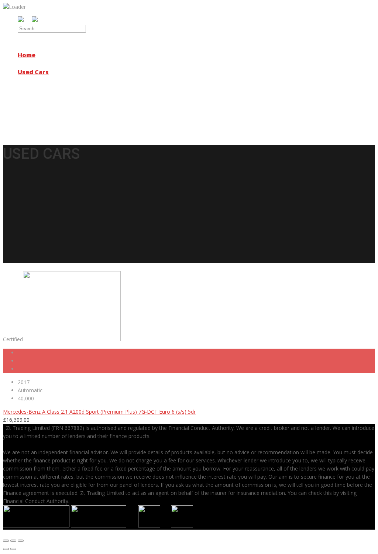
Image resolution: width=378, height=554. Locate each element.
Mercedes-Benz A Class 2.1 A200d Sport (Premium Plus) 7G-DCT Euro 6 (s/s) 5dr (99, 411)
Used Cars (33, 72)
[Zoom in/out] (21, 541)
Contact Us (35, 114)
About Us (32, 63)
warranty (32, 106)
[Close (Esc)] (6, 541)
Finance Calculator (54, 97)
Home (26, 55)
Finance (30, 89)
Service (29, 80)
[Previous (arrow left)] (6, 549)
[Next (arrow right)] (13, 549)
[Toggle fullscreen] (13, 541)
